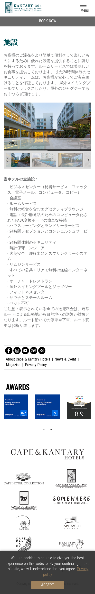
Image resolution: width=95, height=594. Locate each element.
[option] (47, 406)
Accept (47, 585)
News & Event (65, 359)
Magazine (13, 364)
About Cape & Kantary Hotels (28, 359)
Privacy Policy (36, 364)
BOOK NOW (47, 21)
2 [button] (51, 429)
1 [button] (43, 429)
